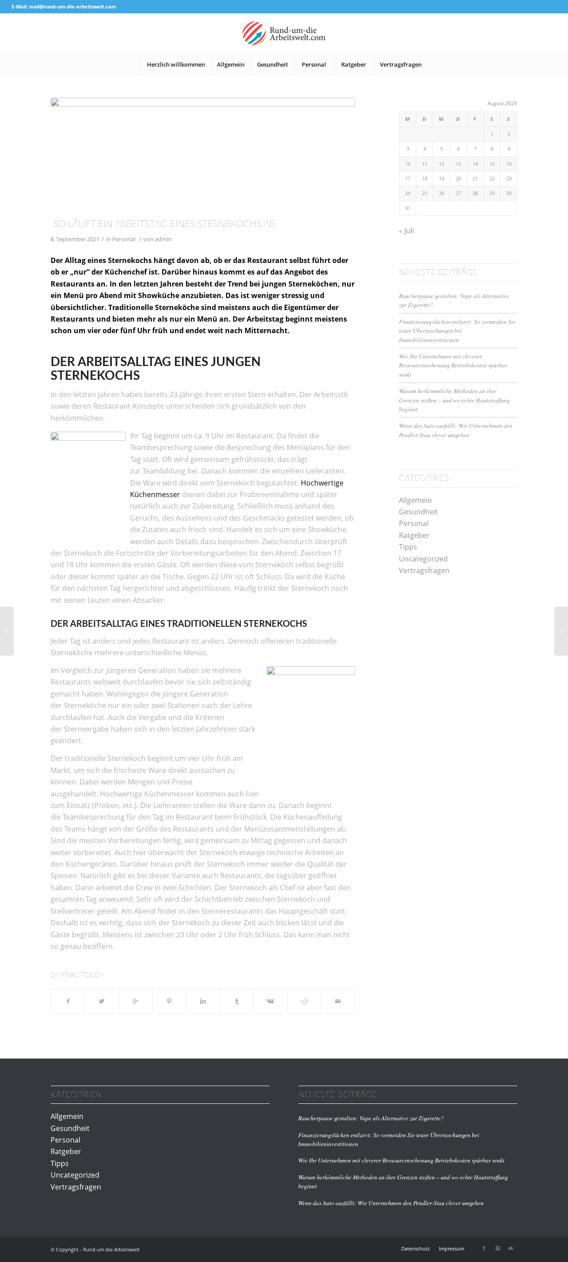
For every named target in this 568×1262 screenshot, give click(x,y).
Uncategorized (423, 559)
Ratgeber (414, 535)
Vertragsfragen (424, 570)
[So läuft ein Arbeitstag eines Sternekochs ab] (203, 156)
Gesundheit (418, 512)
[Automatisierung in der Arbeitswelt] (7, 631)
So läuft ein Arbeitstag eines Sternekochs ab (163, 224)
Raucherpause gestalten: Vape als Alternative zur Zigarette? (371, 1118)
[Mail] (510, 1248)
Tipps (408, 547)
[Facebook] (484, 1248)
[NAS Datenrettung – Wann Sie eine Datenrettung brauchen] (561, 631)
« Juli (406, 230)
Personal (123, 239)
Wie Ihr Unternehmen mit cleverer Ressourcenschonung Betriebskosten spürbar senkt (453, 365)
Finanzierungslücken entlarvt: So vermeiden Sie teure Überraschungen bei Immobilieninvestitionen (457, 330)
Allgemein (415, 500)
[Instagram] (497, 1248)
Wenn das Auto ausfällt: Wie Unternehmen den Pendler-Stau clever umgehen (456, 429)
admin (163, 239)
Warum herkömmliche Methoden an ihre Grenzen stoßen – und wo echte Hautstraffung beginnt (454, 399)
